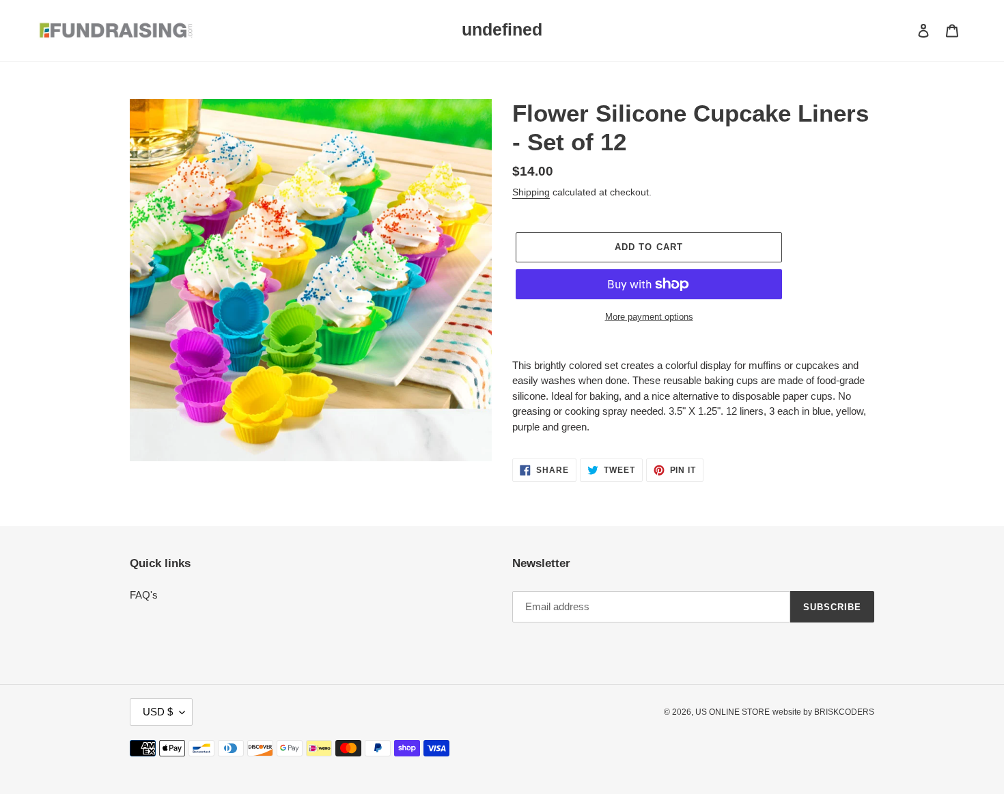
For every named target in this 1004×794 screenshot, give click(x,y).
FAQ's (144, 595)
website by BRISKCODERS (823, 712)
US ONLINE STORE (732, 712)
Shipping (531, 192)
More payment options (649, 317)
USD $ (158, 711)
